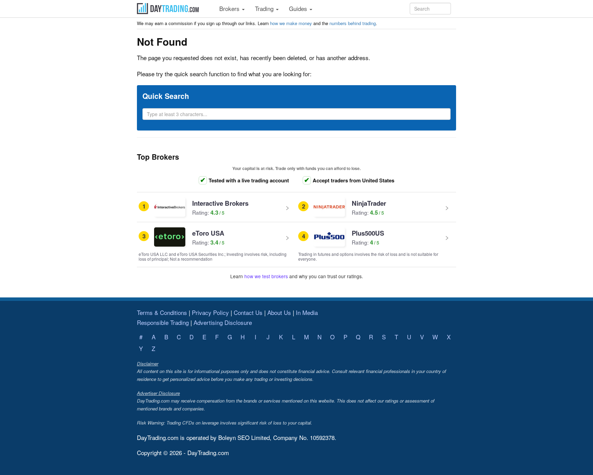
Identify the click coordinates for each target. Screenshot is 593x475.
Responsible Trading (163, 322)
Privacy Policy (210, 312)
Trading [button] (265, 8)
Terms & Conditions (162, 312)
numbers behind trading (352, 23)
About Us (279, 312)
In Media (307, 312)
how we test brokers (266, 276)
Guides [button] (299, 8)
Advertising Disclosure (223, 322)
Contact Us (248, 312)
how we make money (291, 23)
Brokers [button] (230, 8)
